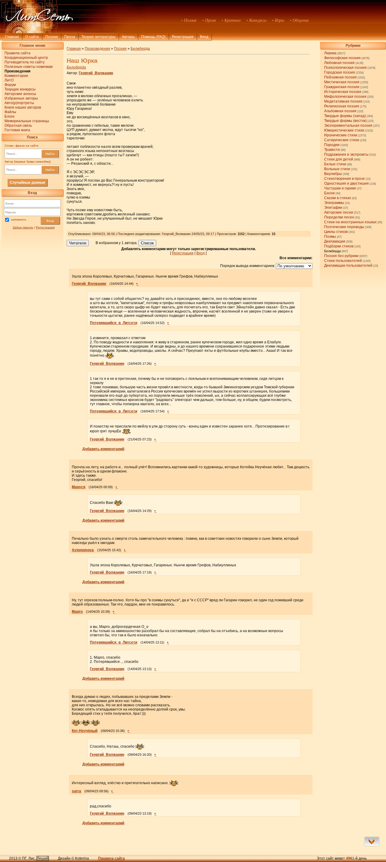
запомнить (18, 219)
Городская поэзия (339, 72)
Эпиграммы (334, 203)
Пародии (332, 145)
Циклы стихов (336, 232)
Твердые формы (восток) (345, 121)
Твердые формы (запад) (345, 116)
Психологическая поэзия (345, 67)
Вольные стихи (337, 169)
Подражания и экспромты (346, 154)
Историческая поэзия (342, 92)
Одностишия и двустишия (346, 183)
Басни (329, 193)
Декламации (334, 241)
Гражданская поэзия (341, 87)
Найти (50, 153)
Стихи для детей (338, 159)
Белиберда (332, 251)
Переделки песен (339, 217)
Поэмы (330, 236)
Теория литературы (98, 37)
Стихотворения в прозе (344, 179)
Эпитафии (333, 207)
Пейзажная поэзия (340, 77)
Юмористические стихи (344, 130)
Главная (12, 37)
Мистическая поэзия (341, 82)
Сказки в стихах (337, 198)
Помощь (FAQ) (153, 37)
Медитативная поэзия (343, 101)
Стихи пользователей (343, 261)
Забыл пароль (23, 227)
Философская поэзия (342, 58)
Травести (332, 150)
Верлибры (333, 174)
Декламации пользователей (348, 265)
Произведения (97, 48)
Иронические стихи (340, 135)
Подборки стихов (338, 246)
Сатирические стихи (341, 140)
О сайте (32, 37)
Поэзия (51, 37)
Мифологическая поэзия (345, 96)
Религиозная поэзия (341, 106)
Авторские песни (338, 212)
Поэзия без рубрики (341, 256)
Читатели (77, 243)
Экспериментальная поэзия (348, 125)
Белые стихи (335, 164)
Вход (50, 220)
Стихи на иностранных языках (350, 222)
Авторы (128, 37)
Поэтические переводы (344, 227)
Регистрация (183, 37)
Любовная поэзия (339, 63)
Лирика (330, 53)
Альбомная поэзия (340, 111)
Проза (69, 37)
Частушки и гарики (340, 188)
